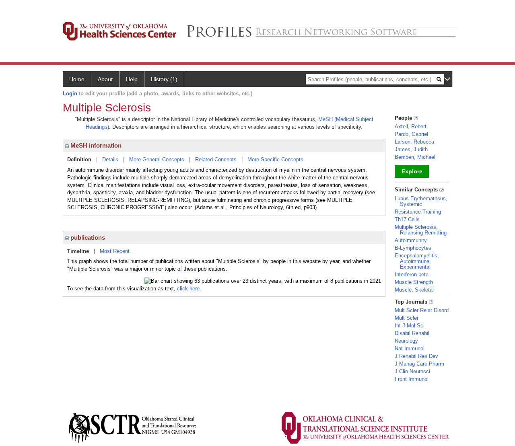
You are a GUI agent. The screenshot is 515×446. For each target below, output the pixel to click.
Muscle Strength (414, 282)
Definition (79, 159)
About (105, 79)
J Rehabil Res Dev (416, 356)
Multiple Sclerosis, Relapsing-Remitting (421, 230)
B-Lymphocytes (413, 248)
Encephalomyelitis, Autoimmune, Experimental (417, 261)
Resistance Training (418, 212)
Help (132, 79)
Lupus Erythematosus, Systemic (421, 201)
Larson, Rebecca (414, 142)
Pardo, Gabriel (411, 134)
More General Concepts (156, 159)
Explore (412, 171)
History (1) (164, 79)
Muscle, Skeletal (414, 290)
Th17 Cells (407, 219)
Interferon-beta (411, 274)
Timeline (78, 251)
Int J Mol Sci (409, 326)
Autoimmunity (411, 240)
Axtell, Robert (410, 126)
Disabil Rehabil (412, 333)
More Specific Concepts (275, 159)
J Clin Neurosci (412, 371)
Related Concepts (216, 159)
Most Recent (115, 251)
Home (76, 79)
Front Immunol (411, 379)
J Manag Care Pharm (419, 364)
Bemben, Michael (415, 157)
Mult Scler (406, 318)
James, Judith (411, 149)
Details (110, 159)
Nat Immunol (409, 348)
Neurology (406, 341)
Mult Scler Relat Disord (422, 310)
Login (70, 93)
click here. (189, 289)
